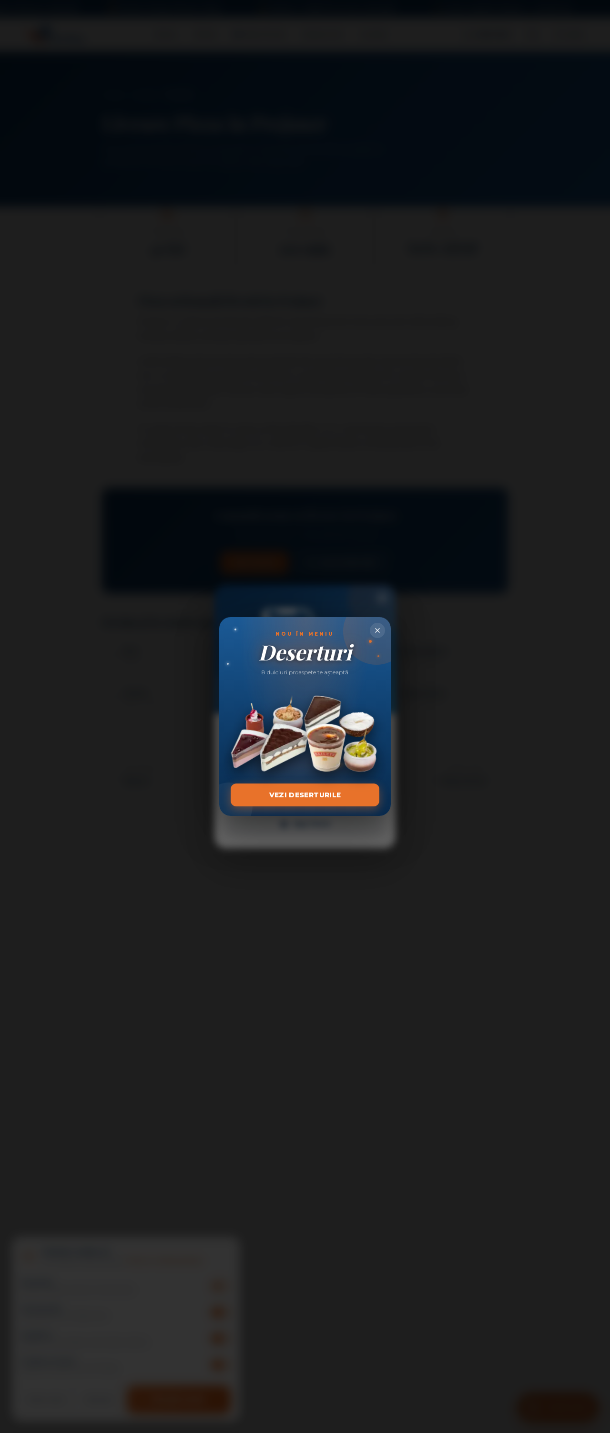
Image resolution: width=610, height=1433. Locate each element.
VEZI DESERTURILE (305, 795)
